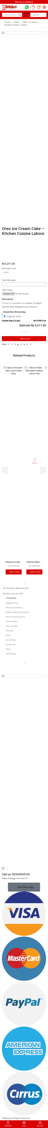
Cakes (16, 22)
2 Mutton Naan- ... (34, 562)
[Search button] (20, 15)
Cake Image (7, 290)
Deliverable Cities (9, 268)
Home (7, 22)
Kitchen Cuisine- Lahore (16, 25)
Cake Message (8, 280)
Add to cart (25, 339)
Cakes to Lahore (30, 22)
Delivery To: (26, 14)
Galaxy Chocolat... (14, 562)
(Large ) (13, 316)
